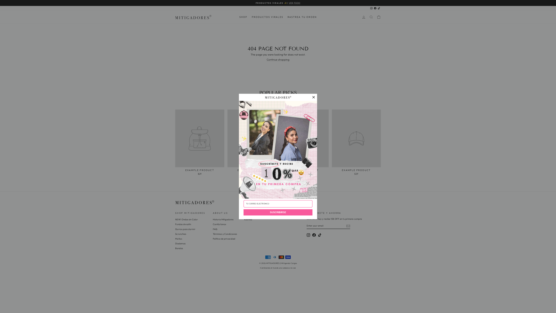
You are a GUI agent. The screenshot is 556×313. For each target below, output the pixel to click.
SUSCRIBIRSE (278, 212)
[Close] (313, 97)
